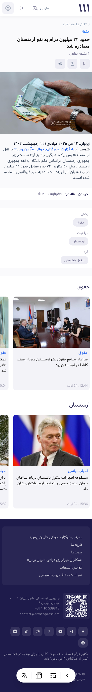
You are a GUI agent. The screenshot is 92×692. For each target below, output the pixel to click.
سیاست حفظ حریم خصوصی (60, 574)
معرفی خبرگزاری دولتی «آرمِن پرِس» (55, 536)
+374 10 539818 (47, 608)
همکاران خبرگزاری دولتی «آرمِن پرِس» (54, 559)
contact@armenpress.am (39, 614)
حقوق (80, 222)
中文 (41, 194)
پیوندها (76, 552)
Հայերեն (55, 194)
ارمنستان (78, 241)
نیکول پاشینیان (74, 260)
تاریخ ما (76, 544)
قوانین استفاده (71, 567)
